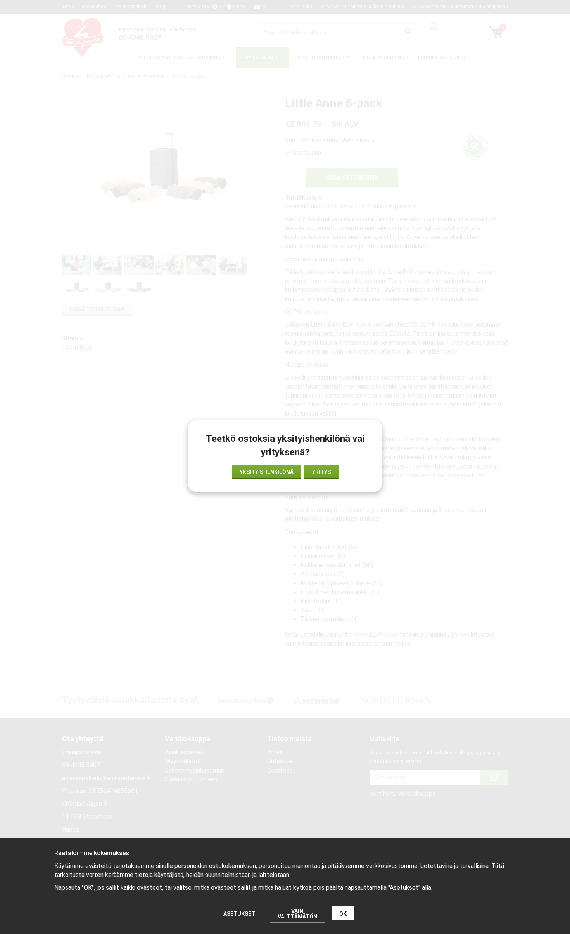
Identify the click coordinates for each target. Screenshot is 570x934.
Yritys (321, 472)
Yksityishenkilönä (267, 472)
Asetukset (239, 914)
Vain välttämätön (297, 914)
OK (343, 914)
